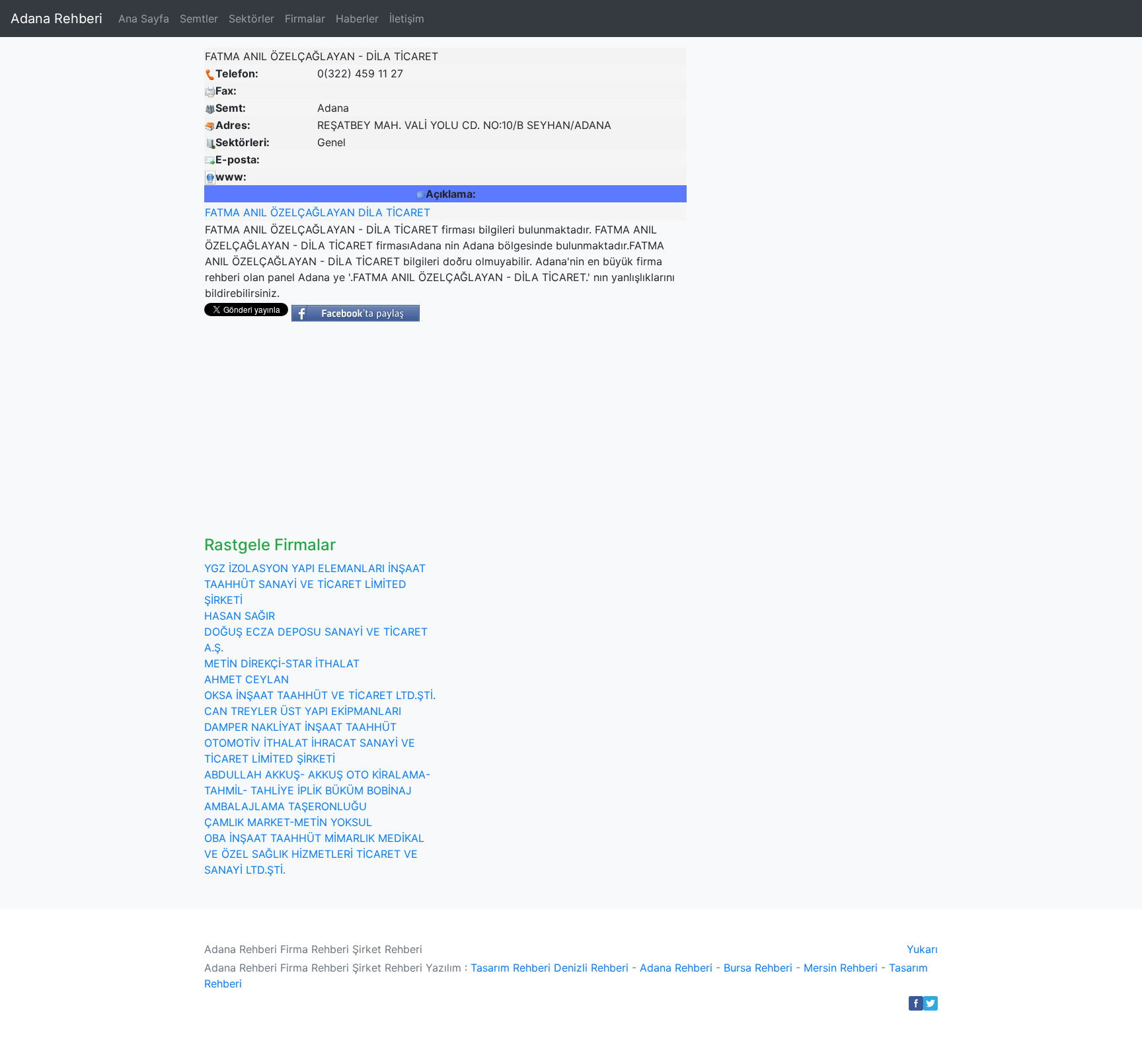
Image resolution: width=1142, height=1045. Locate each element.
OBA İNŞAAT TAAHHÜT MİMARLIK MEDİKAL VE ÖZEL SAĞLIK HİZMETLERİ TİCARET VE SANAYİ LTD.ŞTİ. (314, 853)
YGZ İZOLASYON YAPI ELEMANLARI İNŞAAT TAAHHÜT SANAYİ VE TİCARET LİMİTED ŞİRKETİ (315, 584)
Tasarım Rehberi (511, 967)
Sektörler (251, 18)
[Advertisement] (590, 436)
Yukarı (922, 949)
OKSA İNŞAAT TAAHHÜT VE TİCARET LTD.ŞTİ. (320, 695)
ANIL (255, 212)
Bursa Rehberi (758, 967)
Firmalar (305, 18)
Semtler (199, 18)
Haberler (357, 18)
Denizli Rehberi (591, 967)
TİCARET (408, 212)
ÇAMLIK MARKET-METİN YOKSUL (288, 822)
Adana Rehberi (56, 18)
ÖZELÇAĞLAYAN (312, 212)
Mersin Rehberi (841, 967)
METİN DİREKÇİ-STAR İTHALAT (282, 663)
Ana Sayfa (143, 18)
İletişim (406, 18)
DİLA (370, 212)
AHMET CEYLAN (246, 679)
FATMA (222, 212)
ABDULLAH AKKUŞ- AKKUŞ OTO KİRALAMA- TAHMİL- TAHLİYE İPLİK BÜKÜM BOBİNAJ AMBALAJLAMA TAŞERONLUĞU (317, 790)
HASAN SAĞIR (239, 615)
